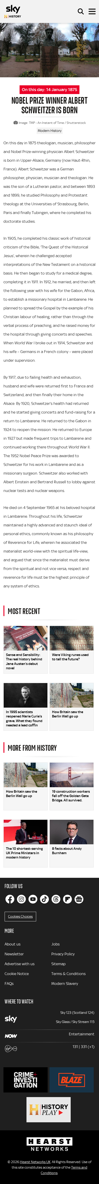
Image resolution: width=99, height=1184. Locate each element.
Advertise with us (20, 964)
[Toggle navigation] (92, 11)
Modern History (49, 131)
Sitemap (58, 964)
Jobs (55, 944)
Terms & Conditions (68, 973)
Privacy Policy (63, 954)
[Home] (12, 11)
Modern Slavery (64, 983)
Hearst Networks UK (35, 1162)
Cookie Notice (17, 973)
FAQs (9, 983)
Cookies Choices (20, 916)
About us (12, 944)
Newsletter (14, 954)
